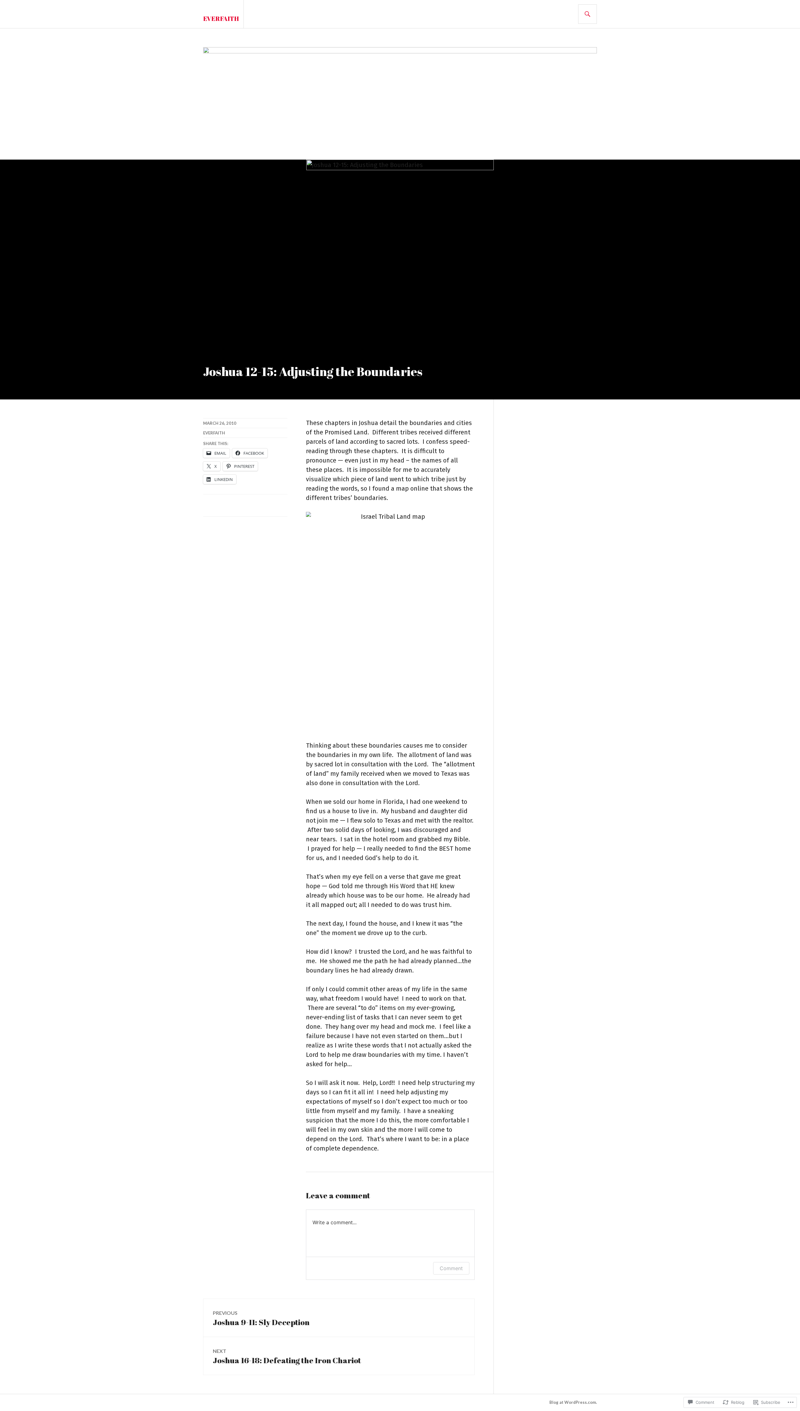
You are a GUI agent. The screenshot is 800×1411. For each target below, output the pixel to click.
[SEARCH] (587, 14)
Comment (451, 1268)
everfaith (214, 432)
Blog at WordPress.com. (573, 1402)
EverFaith (221, 18)
